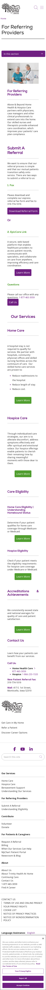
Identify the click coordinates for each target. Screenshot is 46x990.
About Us (6, 870)
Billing (4, 845)
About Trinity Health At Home (17, 873)
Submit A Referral (10, 805)
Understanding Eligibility (14, 809)
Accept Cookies (23, 985)
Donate (5, 827)
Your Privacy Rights (15, 906)
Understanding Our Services (16, 791)
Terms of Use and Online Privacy (22, 902)
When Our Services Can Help (16, 848)
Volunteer (6, 823)
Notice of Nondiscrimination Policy (21, 919)
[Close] (43, 938)
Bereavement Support (13, 787)
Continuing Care (10, 877)
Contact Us (7, 880)
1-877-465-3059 (27, 297)
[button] (42, 7)
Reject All (23, 978)
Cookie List (10, 910)
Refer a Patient (9, 727)
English (31, 932)
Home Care (7, 780)
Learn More (23, 272)
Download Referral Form (23, 211)
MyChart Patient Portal (13, 852)
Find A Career (8, 887)
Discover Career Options (14, 732)
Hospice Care (8, 784)
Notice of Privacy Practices (19, 913)
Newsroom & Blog (11, 855)
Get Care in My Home (12, 722)
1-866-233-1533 (30, 674)
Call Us (13, 302)
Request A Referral (11, 841)
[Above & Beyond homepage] (10, 13)
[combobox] (23, 756)
